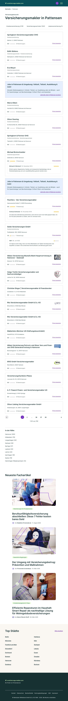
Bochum (36, 664)
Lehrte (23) (8, 452)
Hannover (8, 660)
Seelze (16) (8, 458)
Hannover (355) (10, 434)
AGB (49, 693)
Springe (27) (9, 446)
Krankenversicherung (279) (14, 26)
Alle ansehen (59, 631)
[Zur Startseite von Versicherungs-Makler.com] (14, 3)
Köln (35, 641)
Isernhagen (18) (10, 455)
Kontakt (13, 693)
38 (45, 417)
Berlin (7, 637)
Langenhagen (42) (11, 440)
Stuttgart (37, 645)
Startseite (8, 9)
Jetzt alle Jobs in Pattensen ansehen (50, 95)
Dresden (36, 656)
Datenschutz (20, 693)
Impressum (55, 693)
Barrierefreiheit (29, 693)
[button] (57, 3)
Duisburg (8, 664)
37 (41, 417)
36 (36, 417)
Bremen (7, 656)
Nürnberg (37, 660)
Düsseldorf (8, 648)
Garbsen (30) (9, 443)
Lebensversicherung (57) (56, 26)
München (8, 641)
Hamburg (37, 637)
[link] (34, 39)
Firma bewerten (56, 43)
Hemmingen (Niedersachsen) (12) (15, 461)
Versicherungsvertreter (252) (36, 26)
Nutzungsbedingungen (40, 693)
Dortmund (8, 652)
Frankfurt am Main (11, 645)
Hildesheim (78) (10, 437)
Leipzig (36, 648)
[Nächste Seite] (61, 417)
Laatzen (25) (9, 449)
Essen (36, 652)
